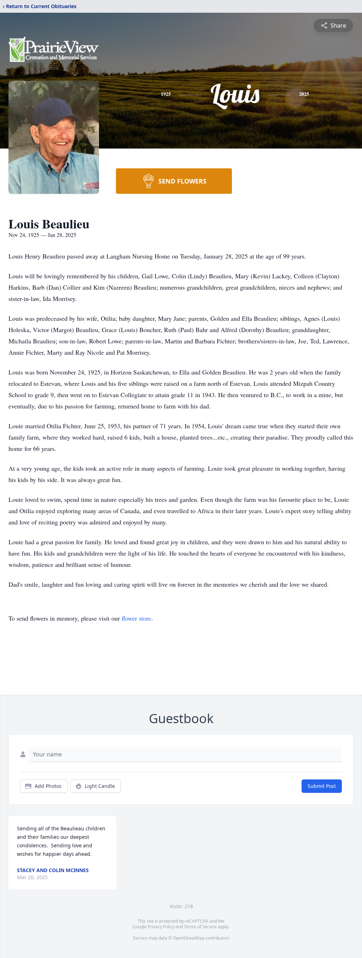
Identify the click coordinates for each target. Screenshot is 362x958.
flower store (136, 618)
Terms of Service (200, 927)
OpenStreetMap (188, 938)
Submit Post (322, 786)
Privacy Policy (161, 927)
